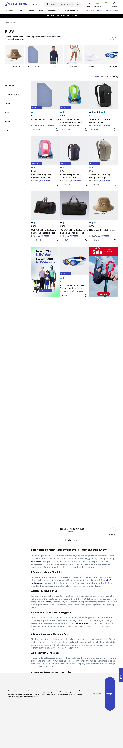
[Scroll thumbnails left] (108, 37)
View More (72, 540)
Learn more (97, 694)
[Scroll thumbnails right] (115, 37)
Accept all (110, 694)
